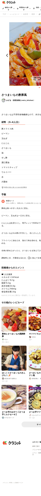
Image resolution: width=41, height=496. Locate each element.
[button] (39, 87)
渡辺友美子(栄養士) (10, 378)
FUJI (6, 339)
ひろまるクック (9, 417)
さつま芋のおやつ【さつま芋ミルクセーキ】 (13, 413)
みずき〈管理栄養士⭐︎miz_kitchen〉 (20, 100)
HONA (34, 337)
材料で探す (36, 446)
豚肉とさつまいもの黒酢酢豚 (13, 335)
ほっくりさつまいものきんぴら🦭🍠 (13, 374)
